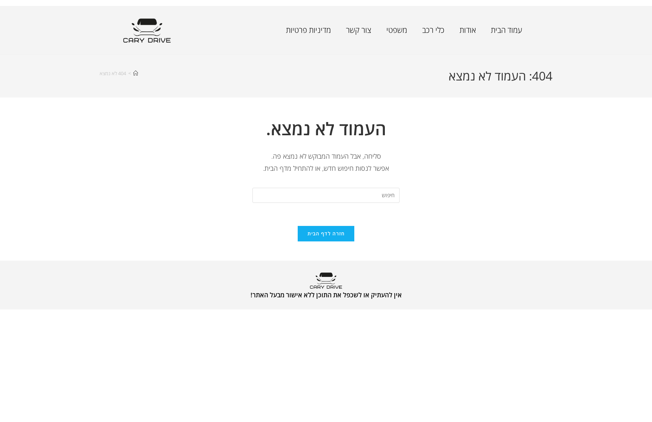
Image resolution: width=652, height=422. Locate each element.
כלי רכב (433, 30)
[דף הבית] (135, 73)
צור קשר (358, 30)
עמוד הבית (506, 30)
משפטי (396, 30)
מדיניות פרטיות (308, 30)
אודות (468, 30)
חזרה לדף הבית (326, 233)
